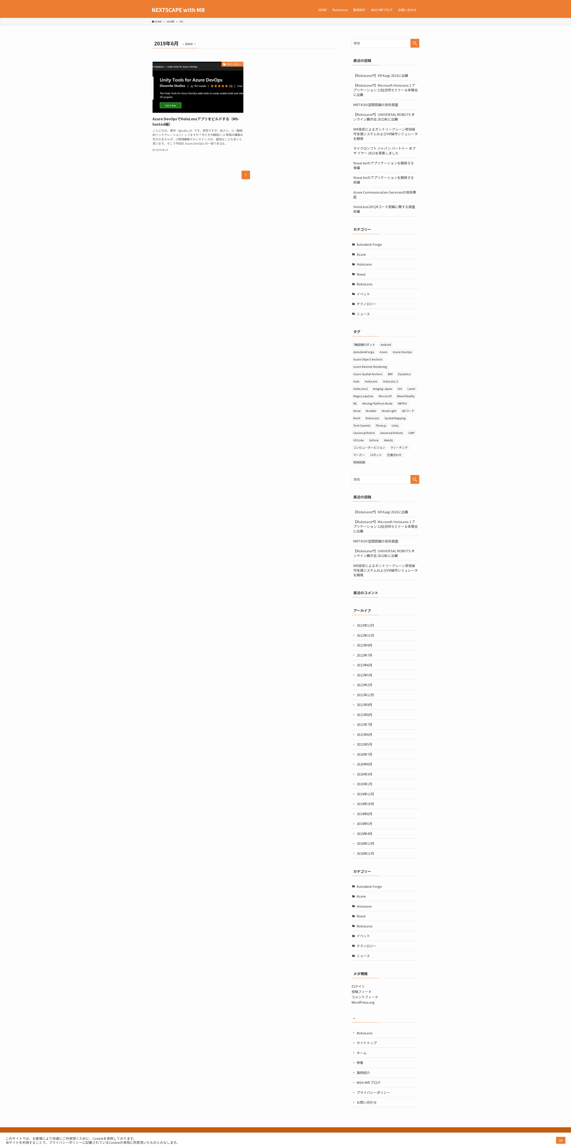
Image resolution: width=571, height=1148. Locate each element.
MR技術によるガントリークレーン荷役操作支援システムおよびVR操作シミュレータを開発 (385, 134)
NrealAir (371, 411)
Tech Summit (361, 425)
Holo (356, 381)
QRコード (408, 411)
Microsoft (385, 396)
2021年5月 (364, 744)
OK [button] (561, 1140)
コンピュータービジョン (369, 447)
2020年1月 (364, 784)
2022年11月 (365, 635)
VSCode (358, 440)
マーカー (359, 455)
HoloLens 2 (390, 381)
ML (355, 403)
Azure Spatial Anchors (368, 374)
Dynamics (404, 374)
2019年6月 (364, 813)
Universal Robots (391, 433)
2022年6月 (364, 665)
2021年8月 (364, 714)
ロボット (376, 455)
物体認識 (359, 462)
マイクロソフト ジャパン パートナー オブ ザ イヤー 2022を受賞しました (384, 150)
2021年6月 (364, 734)
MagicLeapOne (363, 396)
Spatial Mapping (395, 418)
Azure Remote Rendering (370, 366)
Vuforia (374, 440)
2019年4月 (364, 833)
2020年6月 (364, 764)
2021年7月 (364, 724)
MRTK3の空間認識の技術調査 (375, 104)
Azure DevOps (402, 352)
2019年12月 (365, 794)
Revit (356, 418)
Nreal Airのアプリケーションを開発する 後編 (383, 165)
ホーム (362, 1052)
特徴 (360, 1062)
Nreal (361, 274)
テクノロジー (367, 303)
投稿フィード (362, 991)
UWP (411, 433)
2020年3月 (364, 774)
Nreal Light (389, 411)
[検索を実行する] (414, 43)
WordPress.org (363, 1002)
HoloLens (364, 264)
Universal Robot (364, 433)
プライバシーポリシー (373, 1092)
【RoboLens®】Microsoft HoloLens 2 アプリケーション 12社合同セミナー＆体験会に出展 (385, 90)
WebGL (388, 440)
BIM (390, 374)
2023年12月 (365, 625)
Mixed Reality (406, 396)
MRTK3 (402, 403)
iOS (399, 389)
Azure (361, 254)
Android (386, 344)
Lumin (411, 389)
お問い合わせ (367, 1102)
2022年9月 (364, 645)
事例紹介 (363, 1072)
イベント (363, 294)
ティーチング (399, 447)
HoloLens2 (360, 389)
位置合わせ (394, 455)
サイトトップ (367, 1042)
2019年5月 (364, 823)
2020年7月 (364, 754)
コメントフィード (365, 997)
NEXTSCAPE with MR (178, 9)
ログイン (358, 986)
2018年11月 (365, 853)
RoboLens (364, 284)
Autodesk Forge (369, 244)
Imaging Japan (382, 389)
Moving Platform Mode (377, 403)
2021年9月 (364, 704)
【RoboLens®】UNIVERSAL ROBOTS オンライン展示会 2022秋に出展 (384, 116)
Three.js (381, 425)
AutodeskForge (363, 352)
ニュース (363, 313)
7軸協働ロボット (364, 344)
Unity (395, 425)
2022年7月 (364, 655)
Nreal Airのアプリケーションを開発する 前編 (383, 179)
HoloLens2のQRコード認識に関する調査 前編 (385, 209)
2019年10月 (365, 803)
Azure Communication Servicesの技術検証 (384, 194)
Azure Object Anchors (368, 359)
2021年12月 (365, 694)
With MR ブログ (369, 1082)
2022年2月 (364, 684)
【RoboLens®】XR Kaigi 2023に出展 (380, 75)
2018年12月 (365, 843)
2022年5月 (364, 675)
